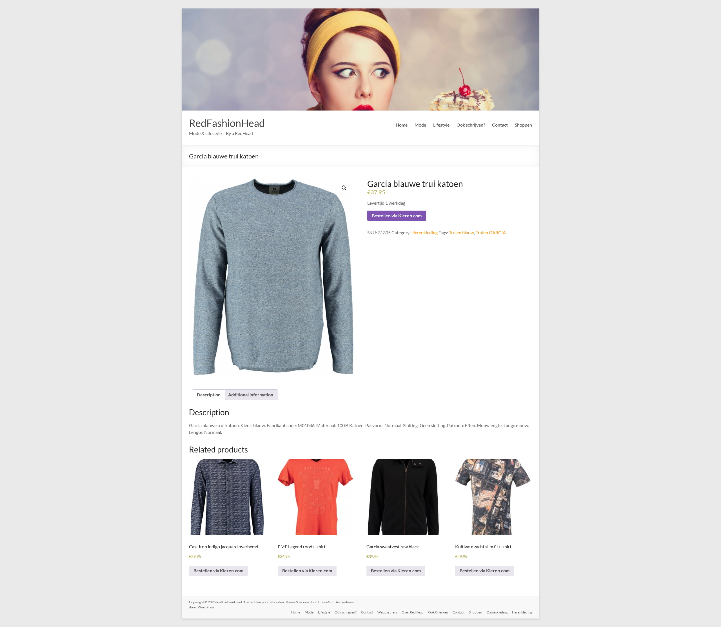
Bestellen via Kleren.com (397, 215)
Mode (420, 124)
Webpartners (387, 612)
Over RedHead (413, 612)
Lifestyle (441, 124)
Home (402, 124)
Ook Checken (438, 612)
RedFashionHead (227, 123)
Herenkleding (424, 232)
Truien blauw (461, 232)
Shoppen (523, 124)
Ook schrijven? (471, 124)
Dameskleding (497, 612)
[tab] (208, 394)
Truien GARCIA (491, 232)
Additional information (250, 394)
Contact (500, 124)
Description (209, 394)
